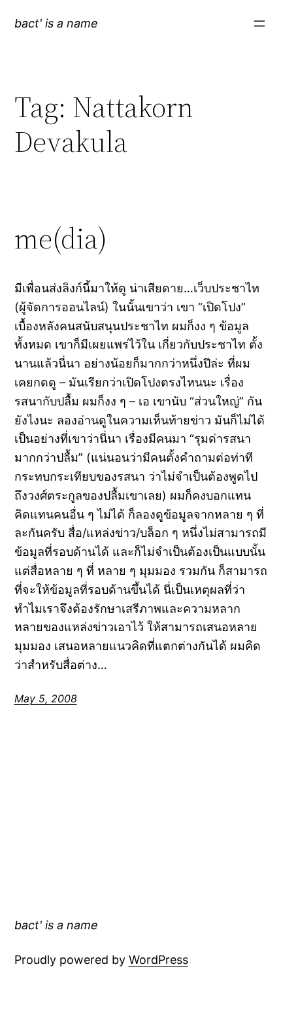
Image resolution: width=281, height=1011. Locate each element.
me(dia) (60, 239)
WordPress (158, 960)
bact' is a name (56, 23)
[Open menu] (259, 23)
